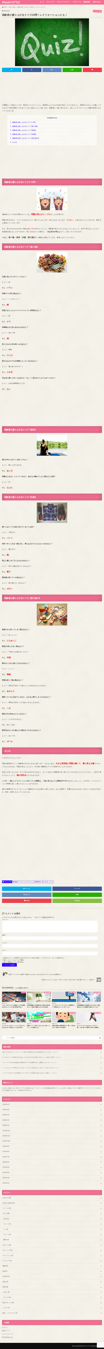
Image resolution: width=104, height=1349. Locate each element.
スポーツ (7, 1245)
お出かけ (7, 1198)
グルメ (6, 1213)
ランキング (7, 1260)
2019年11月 (6, 1136)
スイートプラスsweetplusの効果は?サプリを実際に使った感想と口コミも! (29, 1062)
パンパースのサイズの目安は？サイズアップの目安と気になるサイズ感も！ (30, 1073)
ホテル (6, 1308)
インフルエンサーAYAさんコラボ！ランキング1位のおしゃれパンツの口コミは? (31, 1068)
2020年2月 (6, 1120)
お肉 (6, 1219)
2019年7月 (6, 1157)
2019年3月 (6, 1178)
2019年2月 (6, 1183)
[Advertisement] (52, 89)
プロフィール (77, 2)
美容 (5, 1281)
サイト (4, 950)
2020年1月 (6, 1125)
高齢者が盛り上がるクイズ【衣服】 (23, 134)
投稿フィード (6, 1330)
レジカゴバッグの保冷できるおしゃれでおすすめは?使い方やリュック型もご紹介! (32, 1057)
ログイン (5, 1327)
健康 (5, 1266)
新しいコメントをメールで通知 (14, 960)
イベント (7, 1208)
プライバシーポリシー (63, 2)
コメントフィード (7, 1334)
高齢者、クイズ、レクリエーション (24, 882)
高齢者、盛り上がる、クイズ (45, 882)
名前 (4, 935)
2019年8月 (6, 1151)
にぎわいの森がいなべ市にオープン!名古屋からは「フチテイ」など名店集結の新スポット (30, 1088)
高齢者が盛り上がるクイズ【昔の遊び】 (25, 138)
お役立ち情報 (7, 882)
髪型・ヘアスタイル (10, 1313)
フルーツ (7, 1234)
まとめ (13, 142)
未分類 (6, 1276)
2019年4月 (6, 1172)
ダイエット (7, 1250)
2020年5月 (6, 1104)
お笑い (6, 1292)
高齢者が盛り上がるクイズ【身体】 (23, 130)
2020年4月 (6, 1109)
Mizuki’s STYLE (11, 2)
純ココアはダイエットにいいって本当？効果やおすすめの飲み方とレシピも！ (30, 1052)
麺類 (6, 1239)
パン (5, 1229)
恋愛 (5, 1271)
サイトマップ (50, 2)
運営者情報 (86, 2)
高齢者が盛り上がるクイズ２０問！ (23, 122)
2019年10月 (6, 1141)
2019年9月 (6, 1146)
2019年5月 (6, 1167)
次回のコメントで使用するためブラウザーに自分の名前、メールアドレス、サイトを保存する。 (34, 958)
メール (4, 943)
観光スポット (8, 1302)
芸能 (5, 1287)
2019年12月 (6, 1130)
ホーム (42, 2)
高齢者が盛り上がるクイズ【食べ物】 (24, 126)
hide (55, 118)
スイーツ (7, 1224)
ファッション (8, 1255)
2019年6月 (6, 1162)
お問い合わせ (97, 2)
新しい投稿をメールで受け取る (14, 962)
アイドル (7, 1297)
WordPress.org (7, 1337)
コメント (5, 919)
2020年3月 (6, 1115)
